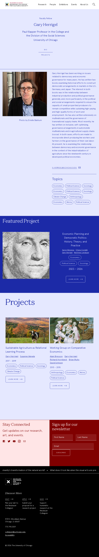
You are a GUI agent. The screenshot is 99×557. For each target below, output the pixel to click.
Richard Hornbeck (58, 359)
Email (56, 446)
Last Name (82, 437)
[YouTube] (14, 442)
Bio (45, 50)
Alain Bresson (56, 356)
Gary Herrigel (67, 252)
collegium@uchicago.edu (15, 532)
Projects (45, 55)
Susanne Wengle (27, 356)
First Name (59, 437)
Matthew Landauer (81, 252)
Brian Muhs (74, 359)
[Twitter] (9, 442)
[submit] (94, 4)
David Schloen (56, 363)
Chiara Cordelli (81, 250)
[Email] (24, 442)
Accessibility (9, 535)
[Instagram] (19, 442)
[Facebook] (4, 442)
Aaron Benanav (68, 250)
